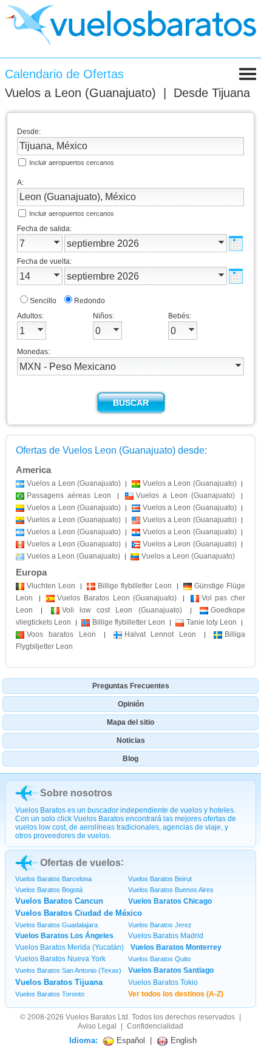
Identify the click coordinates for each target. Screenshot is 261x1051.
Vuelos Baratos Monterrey (176, 947)
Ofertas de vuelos (80, 863)
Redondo (89, 301)
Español (129, 1040)
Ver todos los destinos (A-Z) (175, 994)
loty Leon (211, 622)
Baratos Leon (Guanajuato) (117, 598)
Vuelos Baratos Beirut (160, 878)
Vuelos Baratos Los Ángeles (64, 936)
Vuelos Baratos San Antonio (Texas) (68, 970)
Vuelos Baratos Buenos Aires (171, 889)
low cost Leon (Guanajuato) (122, 610)
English (182, 1040)
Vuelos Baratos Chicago (170, 901)
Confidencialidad (155, 1026)
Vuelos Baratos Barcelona (53, 878)
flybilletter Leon (135, 586)
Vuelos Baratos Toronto (49, 994)
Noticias (131, 740)
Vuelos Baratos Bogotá (49, 889)
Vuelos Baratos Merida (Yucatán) (69, 947)
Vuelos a (80, 92)
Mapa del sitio (130, 722)
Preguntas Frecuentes (130, 686)
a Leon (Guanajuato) (74, 483)
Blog (130, 758)
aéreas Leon (69, 495)
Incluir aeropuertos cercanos (71, 162)
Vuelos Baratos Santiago (171, 970)
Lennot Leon (160, 634)
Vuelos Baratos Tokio (163, 982)
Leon (51, 586)
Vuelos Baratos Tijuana (59, 982)
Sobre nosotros (76, 793)
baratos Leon (61, 634)
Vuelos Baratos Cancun (59, 900)
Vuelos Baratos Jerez (160, 924)
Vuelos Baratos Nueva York (60, 959)
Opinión (131, 704)
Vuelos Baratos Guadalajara (56, 924)
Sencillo (43, 301)
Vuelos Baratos (91, 1017)
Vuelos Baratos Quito (159, 958)
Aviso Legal (97, 1026)
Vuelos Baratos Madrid (165, 936)
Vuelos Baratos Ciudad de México (78, 913)
